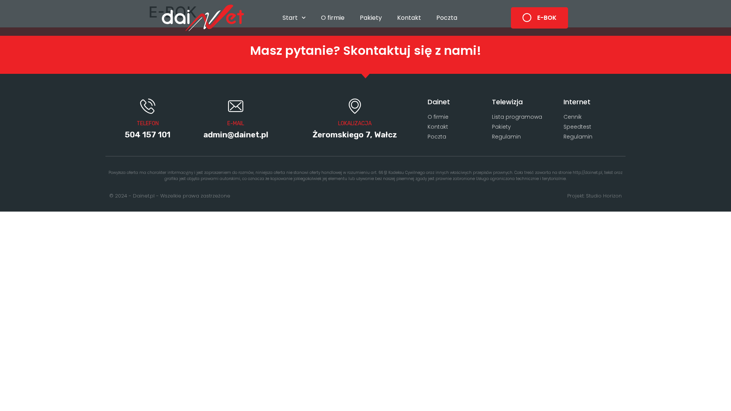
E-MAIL (235, 123)
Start (290, 17)
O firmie (333, 17)
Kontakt (409, 17)
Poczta (446, 17)
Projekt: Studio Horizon (594, 195)
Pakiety (371, 17)
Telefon (148, 123)
